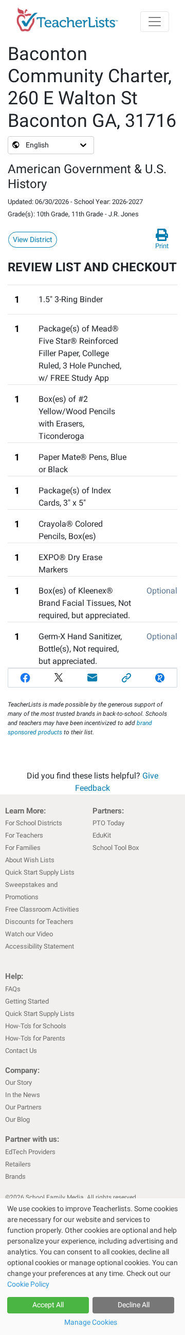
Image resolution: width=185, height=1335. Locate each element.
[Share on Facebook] (25, 677)
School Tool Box (115, 847)
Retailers (18, 1164)
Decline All (134, 1305)
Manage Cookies (90, 1322)
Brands (15, 1176)
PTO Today (108, 823)
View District (32, 239)
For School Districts (33, 823)
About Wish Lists (29, 860)
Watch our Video (29, 934)
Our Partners (23, 1107)
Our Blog (17, 1119)
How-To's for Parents (35, 1038)
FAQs (13, 989)
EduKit (101, 835)
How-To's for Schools (35, 1026)
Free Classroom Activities (42, 909)
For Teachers (24, 835)
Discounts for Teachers (39, 921)
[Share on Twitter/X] (59, 677)
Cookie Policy (28, 1284)
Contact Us (21, 1050)
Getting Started (27, 1001)
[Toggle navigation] (154, 21)
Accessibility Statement (39, 946)
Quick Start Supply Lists (40, 872)
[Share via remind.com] (160, 677)
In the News (22, 1095)
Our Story (18, 1082)
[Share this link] (126, 677)
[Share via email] (92, 677)
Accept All (48, 1305)
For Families (23, 847)
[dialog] (92, 1266)
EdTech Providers (30, 1152)
